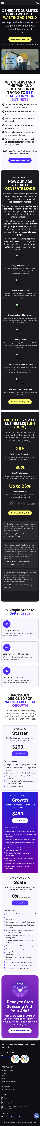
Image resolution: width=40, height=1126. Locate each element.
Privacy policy (5, 1086)
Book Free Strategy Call (20, 39)
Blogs (3, 1078)
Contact (3, 1084)
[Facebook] (5, 1117)
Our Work (4, 1073)
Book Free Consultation (8, 1081)
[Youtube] (14, 1117)
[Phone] (36, 1116)
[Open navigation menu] (2, 2)
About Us (4, 1076)
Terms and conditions (8, 1089)
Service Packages (7, 1070)
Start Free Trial (20, 754)
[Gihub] (22, 1117)
